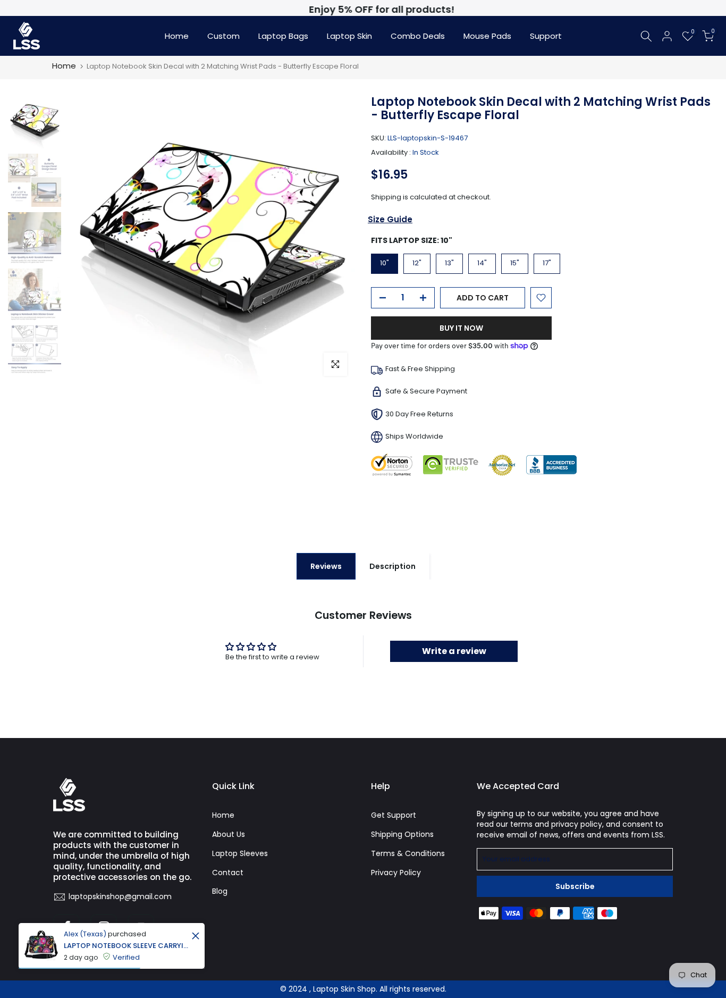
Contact (227, 872)
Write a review (454, 651)
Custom (223, 35)
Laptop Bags (283, 35)
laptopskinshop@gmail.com (120, 896)
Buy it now (461, 328)
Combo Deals (418, 35)
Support (546, 35)
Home (177, 35)
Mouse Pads (487, 35)
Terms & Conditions (408, 853)
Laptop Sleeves (240, 853)
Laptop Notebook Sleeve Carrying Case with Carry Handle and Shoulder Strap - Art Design (126, 946)
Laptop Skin (349, 35)
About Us (228, 834)
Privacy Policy (396, 872)
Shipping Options (402, 834)
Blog (219, 891)
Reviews (326, 566)
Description (392, 566)
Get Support (393, 815)
